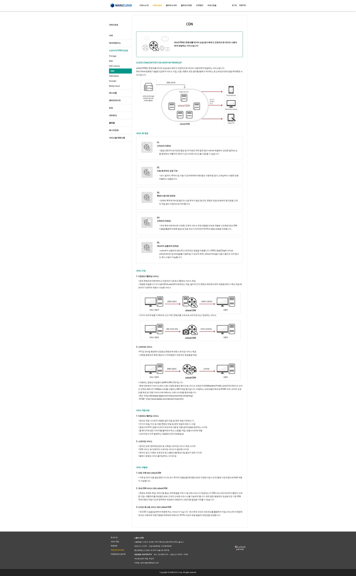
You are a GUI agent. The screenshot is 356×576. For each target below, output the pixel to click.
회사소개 (114, 538)
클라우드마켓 (186, 5)
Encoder (112, 81)
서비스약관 (115, 542)
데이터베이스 (115, 43)
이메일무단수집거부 (118, 554)
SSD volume (114, 66)
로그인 (234, 5)
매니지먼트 (114, 130)
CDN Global (114, 76)
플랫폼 (112, 123)
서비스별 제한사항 (117, 137)
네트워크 (113, 115)
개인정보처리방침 (117, 550)
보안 (111, 108)
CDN (112, 71)
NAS (111, 61)
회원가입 (242, 5)
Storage (112, 56)
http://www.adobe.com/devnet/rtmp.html (164, 399)
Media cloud (114, 86)
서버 (111, 35)
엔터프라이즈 (115, 100)
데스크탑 (113, 93)
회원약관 (114, 546)
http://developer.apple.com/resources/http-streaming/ (168, 396)
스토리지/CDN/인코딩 (118, 50)
